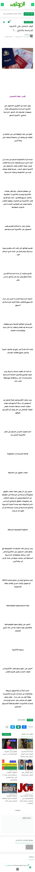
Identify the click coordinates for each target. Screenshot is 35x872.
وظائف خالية (28, 22)
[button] (24, 727)
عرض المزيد (6, 734)
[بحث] (2, 4)
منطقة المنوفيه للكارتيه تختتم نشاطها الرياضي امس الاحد (9, 798)
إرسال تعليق (27, 818)
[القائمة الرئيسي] (32, 4)
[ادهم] (17, 869)
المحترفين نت (9, 865)
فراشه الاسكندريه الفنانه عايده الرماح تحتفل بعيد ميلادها (27, 754)
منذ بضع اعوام (28, 749)
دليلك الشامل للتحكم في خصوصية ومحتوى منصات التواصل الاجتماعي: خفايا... (12, 14)
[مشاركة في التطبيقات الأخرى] (7, 727)
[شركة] (29, 847)
